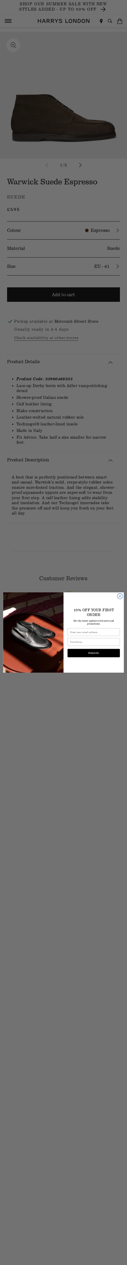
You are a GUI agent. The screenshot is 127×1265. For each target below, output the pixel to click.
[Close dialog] (120, 596)
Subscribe (93, 653)
